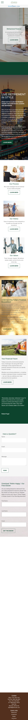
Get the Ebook (8, 531)
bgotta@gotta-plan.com (14, 707)
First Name (5, 501)
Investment (14, 714)
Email (3, 446)
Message (4, 456)
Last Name (5, 511)
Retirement (14, 712)
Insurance (14, 718)
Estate (14, 716)
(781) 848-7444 (16, 697)
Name (3, 437)
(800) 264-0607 (16, 699)
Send (5, 470)
